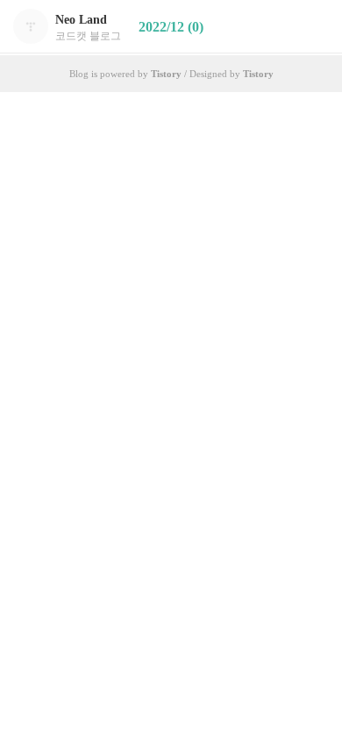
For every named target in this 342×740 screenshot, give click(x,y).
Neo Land (81, 19)
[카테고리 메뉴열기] (311, 26)
